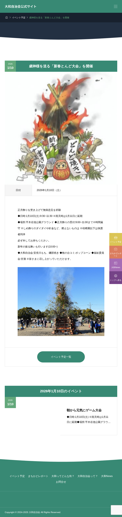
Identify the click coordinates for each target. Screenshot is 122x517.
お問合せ (61, 481)
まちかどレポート (38, 476)
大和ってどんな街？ (62, 476)
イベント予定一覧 (61, 356)
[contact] (61, 512)
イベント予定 (17, 476)
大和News (107, 476)
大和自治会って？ (88, 476)
